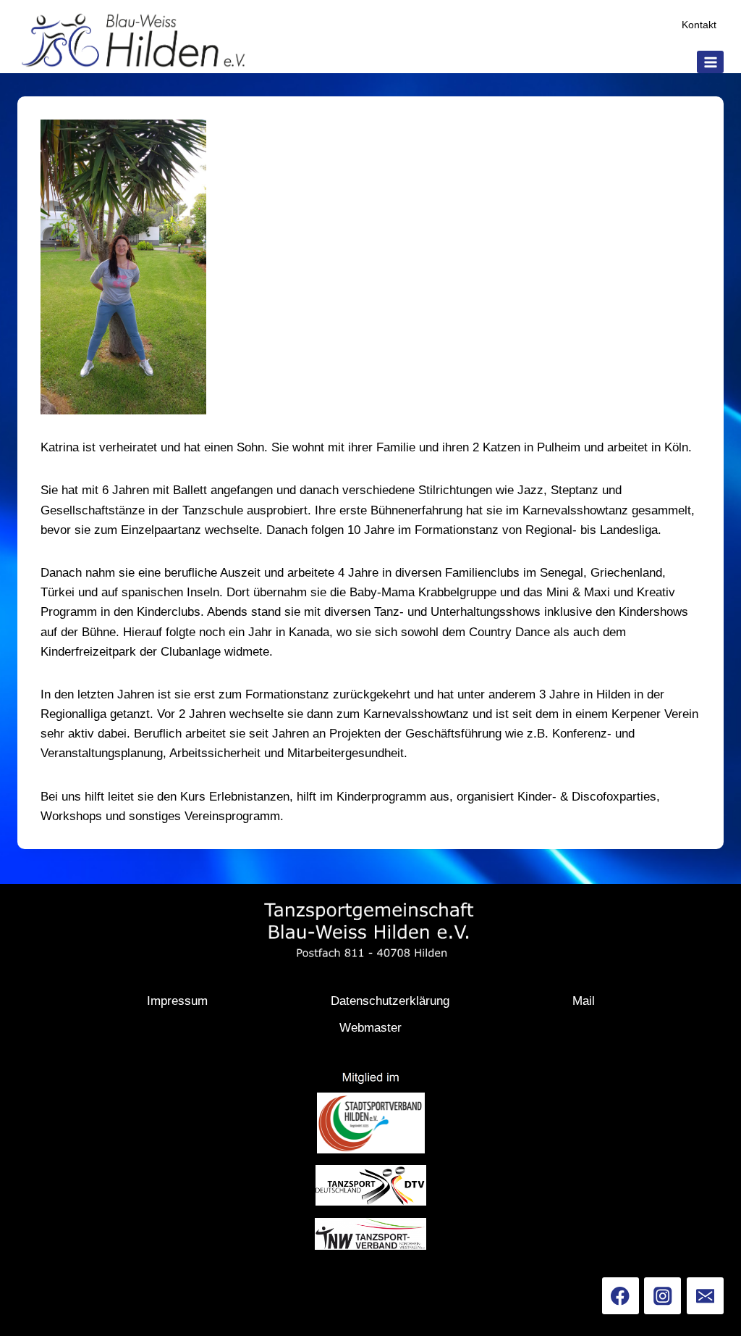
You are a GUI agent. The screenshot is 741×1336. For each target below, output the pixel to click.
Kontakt (699, 25)
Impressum (177, 1001)
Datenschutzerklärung (390, 1001)
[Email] (705, 1295)
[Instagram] (662, 1295)
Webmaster (370, 1028)
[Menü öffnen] (710, 62)
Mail (583, 1001)
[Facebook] (620, 1295)
